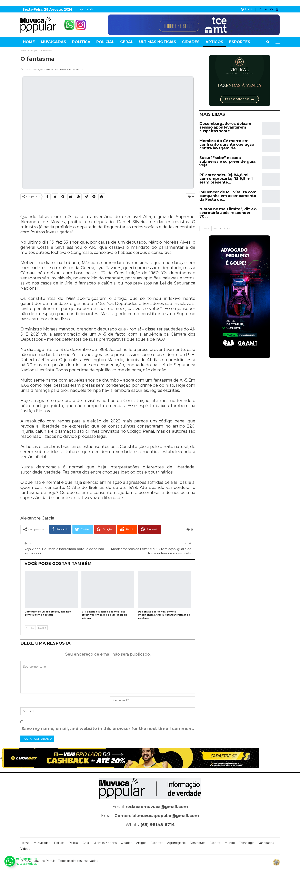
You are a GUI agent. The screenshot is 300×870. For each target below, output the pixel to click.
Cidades (191, 42)
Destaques (197, 843)
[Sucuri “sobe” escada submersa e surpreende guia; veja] (271, 162)
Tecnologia (246, 843)
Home (29, 42)
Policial (105, 42)
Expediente (86, 9)
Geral (126, 42)
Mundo (230, 843)
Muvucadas (53, 42)
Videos (25, 849)
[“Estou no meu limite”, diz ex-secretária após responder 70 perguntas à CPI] (271, 213)
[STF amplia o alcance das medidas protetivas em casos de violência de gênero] (107, 589)
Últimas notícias (157, 42)
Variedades (266, 843)
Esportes (239, 42)
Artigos (214, 42)
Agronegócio (176, 843)
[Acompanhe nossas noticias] (9, 861)
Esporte (215, 843)
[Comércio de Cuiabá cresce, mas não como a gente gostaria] (51, 589)
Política (81, 42)
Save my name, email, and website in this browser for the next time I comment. (107, 728)
